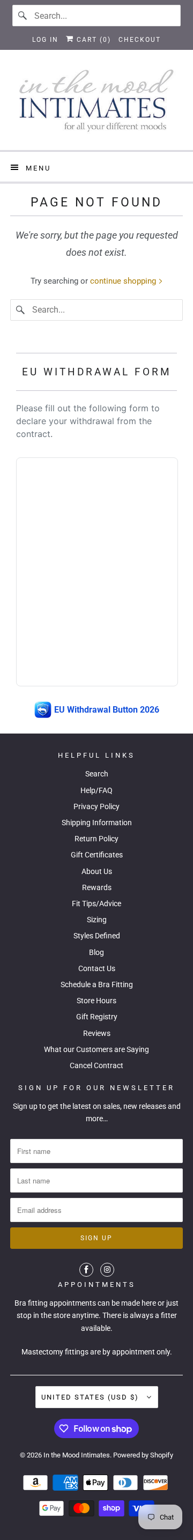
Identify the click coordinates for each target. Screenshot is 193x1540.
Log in (45, 39)
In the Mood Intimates (76, 1455)
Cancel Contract (96, 1065)
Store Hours (96, 1000)
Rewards (97, 887)
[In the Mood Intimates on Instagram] (107, 1270)
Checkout (139, 39)
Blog (96, 952)
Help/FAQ (96, 790)
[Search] (23, 15)
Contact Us (96, 968)
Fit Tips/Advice (96, 903)
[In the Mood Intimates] (96, 104)
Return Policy (96, 838)
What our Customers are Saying (96, 1049)
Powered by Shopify (143, 1455)
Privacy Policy (96, 806)
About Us (96, 871)
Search (96, 773)
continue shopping (124, 281)
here (149, 1303)
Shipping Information (97, 822)
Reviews (96, 1033)
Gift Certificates (97, 854)
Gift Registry (96, 1016)
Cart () (92, 39)
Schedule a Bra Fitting (97, 984)
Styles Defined (96, 935)
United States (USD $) (91, 1397)
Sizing (97, 919)
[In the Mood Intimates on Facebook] (86, 1270)
